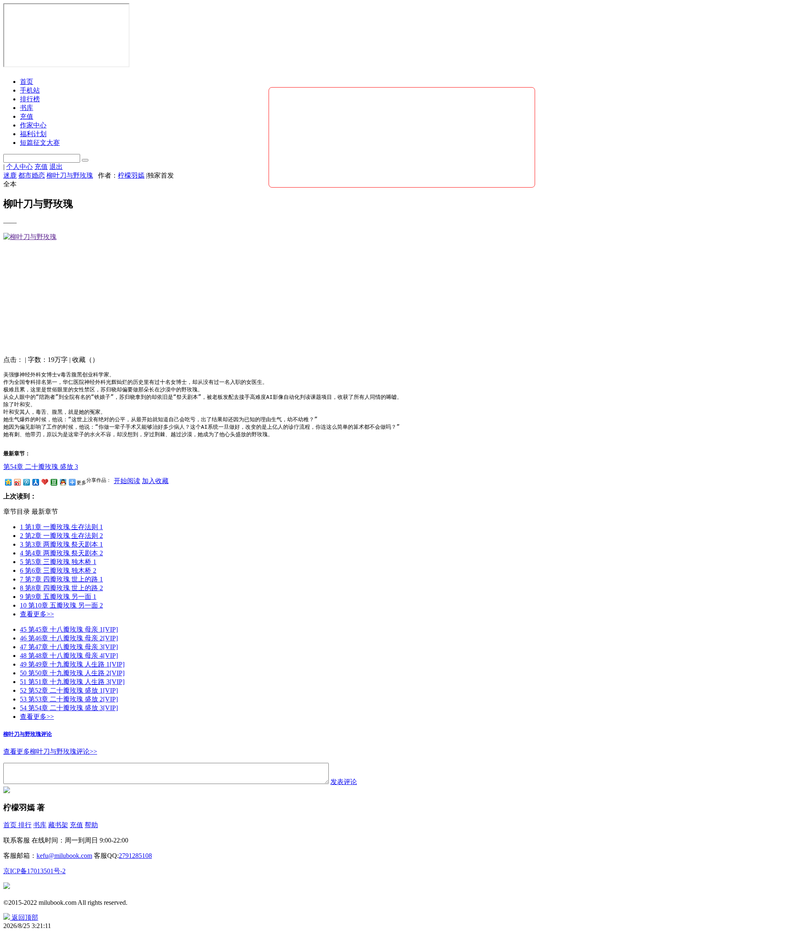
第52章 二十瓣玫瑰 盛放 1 (69, 690)
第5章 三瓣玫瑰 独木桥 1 (58, 561)
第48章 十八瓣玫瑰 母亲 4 (69, 655)
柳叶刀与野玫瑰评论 (27, 734)
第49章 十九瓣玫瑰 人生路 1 (72, 664)
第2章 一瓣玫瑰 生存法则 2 (61, 535)
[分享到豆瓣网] (53, 482)
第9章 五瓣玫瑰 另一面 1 (58, 596)
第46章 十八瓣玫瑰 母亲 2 (69, 638)
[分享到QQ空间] (7, 482)
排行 (25, 824)
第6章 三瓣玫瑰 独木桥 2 (58, 570)
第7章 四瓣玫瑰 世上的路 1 (61, 579)
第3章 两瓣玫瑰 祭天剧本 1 (61, 544)
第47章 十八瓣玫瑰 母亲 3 (69, 646)
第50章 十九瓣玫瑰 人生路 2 (72, 673)
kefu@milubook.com (64, 855)
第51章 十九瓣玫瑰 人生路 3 (72, 681)
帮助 (91, 824)
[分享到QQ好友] (62, 482)
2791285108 (135, 855)
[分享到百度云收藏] (44, 482)
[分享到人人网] (35, 482)
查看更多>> (37, 614)
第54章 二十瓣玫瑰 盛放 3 (40, 466)
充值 (76, 824)
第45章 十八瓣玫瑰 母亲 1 (69, 629)
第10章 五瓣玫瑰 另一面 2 (61, 605)
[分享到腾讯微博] (26, 482)
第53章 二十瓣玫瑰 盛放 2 (69, 699)
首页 (26, 81)
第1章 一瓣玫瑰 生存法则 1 (61, 526)
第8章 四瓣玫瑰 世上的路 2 (61, 587)
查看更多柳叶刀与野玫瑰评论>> (50, 751)
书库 (39, 824)
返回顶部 (25, 917)
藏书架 (58, 824)
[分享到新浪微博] (17, 482)
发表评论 (343, 781)
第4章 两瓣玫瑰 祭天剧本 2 (61, 553)
